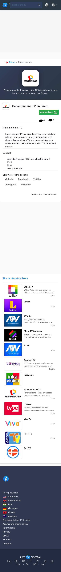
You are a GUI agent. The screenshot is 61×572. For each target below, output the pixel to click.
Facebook (23, 179)
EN (8, 561)
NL (20, 564)
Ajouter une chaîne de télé (15, 524)
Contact (7, 543)
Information (9, 528)
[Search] (39, 5)
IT (31, 561)
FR (23, 561)
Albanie (11, 512)
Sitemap (7, 539)
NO (34, 564)
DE (52, 561)
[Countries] (46, 5)
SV (42, 564)
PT (38, 561)
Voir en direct (47, 112)
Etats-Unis (13, 497)
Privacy (6, 532)
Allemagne (13, 508)
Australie (12, 516)
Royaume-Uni (14, 500)
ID (45, 561)
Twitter (37, 179)
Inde (10, 504)
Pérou (12, 62)
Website (9, 179)
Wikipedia (25, 184)
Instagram (10, 184)
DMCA (6, 536)
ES (16, 561)
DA (27, 564)
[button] (54, 5)
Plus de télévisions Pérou (15, 278)
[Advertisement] (30, 31)
